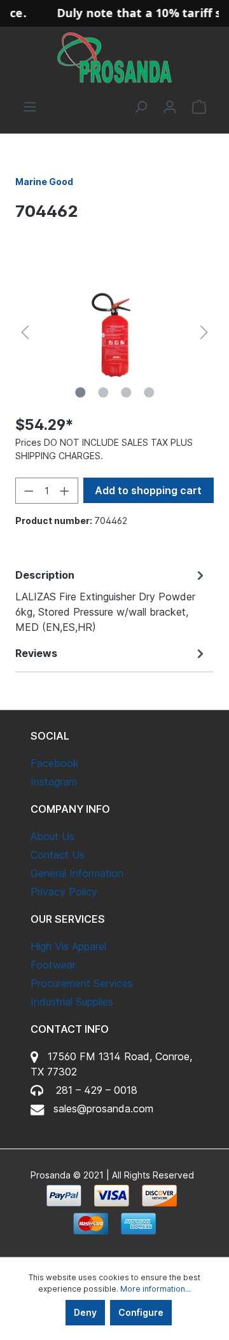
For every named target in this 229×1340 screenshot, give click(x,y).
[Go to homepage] (114, 58)
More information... (155, 1289)
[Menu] (30, 107)
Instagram (54, 781)
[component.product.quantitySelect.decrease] (28, 491)
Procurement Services (82, 983)
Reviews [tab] (36, 653)
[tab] (111, 600)
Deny (85, 1312)
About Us (52, 836)
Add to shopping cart (148, 490)
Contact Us (58, 854)
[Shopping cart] (199, 107)
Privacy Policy (64, 891)
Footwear (53, 964)
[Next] (204, 332)
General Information (77, 873)
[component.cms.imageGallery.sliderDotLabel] (80, 392)
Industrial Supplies (72, 1001)
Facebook (55, 763)
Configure (140, 1312)
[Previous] (24, 332)
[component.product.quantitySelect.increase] (65, 491)
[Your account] (169, 107)
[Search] (140, 107)
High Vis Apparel (68, 946)
